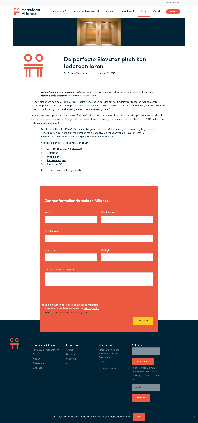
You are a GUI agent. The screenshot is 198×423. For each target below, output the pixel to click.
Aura (68, 363)
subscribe (143, 362)
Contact (173, 11)
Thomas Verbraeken (77, 73)
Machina (71, 359)
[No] (194, 416)
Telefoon (50, 250)
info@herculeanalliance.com (114, 368)
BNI (142, 106)
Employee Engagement (86, 11)
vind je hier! (81, 170)
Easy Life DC (54, 164)
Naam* (48, 212)
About (156, 11)
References (39, 363)
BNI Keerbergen (56, 160)
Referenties (172, 3)
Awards (110, 11)
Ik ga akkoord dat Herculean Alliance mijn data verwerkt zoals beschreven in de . (72, 307)
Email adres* (52, 231)
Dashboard (128, 11)
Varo (49, 149)
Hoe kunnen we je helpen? (60, 269)
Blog (143, 11)
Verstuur (143, 321)
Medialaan (53, 156)
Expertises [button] (58, 11)
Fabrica (70, 354)
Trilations (52, 152)
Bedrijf (105, 250)
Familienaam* (109, 212)
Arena (69, 350)
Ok (139, 417)
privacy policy (91, 308)
